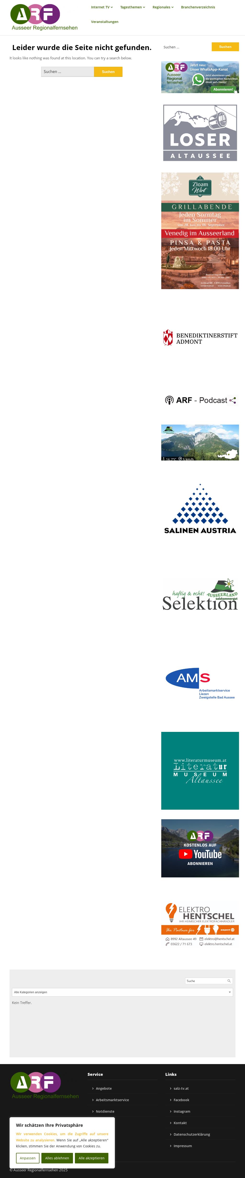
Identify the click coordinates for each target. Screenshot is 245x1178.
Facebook (181, 1100)
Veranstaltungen (104, 21)
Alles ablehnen (57, 1158)
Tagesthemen (131, 7)
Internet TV (100, 7)
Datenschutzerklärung (192, 1134)
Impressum (183, 1146)
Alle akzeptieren (92, 1158)
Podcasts (103, 1123)
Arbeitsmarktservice (112, 1100)
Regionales (161, 7)
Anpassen (28, 1158)
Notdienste (105, 1111)
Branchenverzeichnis (198, 7)
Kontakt (180, 1123)
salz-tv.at (181, 1088)
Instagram (182, 1111)
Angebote (104, 1088)
